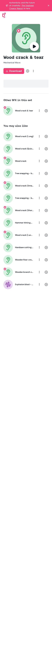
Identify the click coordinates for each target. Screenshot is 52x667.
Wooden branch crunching (24, 272)
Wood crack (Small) (24, 185)
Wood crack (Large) (24, 235)
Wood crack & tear (24, 110)
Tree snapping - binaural (24, 173)
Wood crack (20, 161)
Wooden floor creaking (24, 259)
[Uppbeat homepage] (4, 15)
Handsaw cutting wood (24, 247)
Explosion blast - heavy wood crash (24, 284)
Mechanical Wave (11, 62)
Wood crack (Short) (24, 210)
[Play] (34, 46)
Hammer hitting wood (24, 222)
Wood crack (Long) (24, 136)
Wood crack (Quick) (24, 148)
